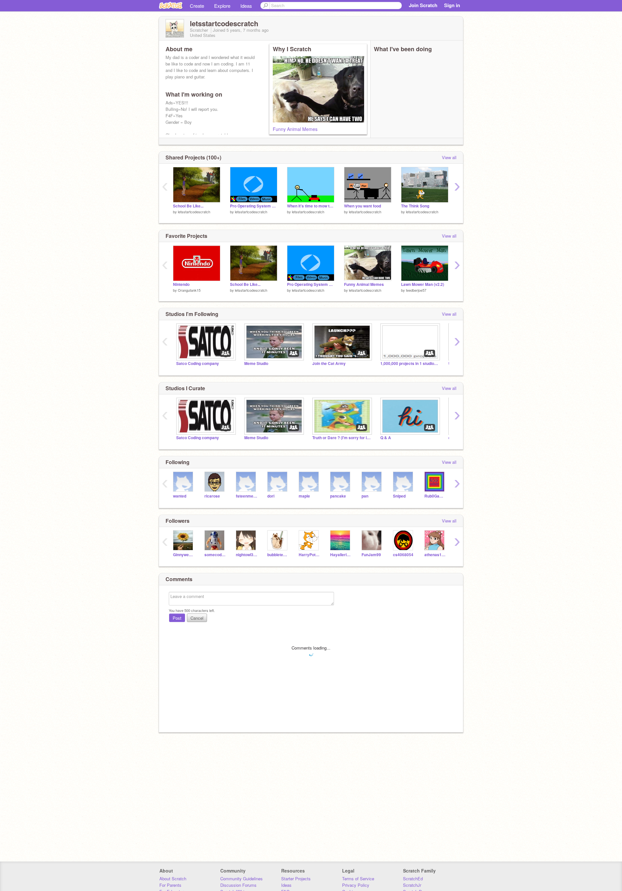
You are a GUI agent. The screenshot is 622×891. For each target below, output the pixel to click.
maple (304, 496)
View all (449, 157)
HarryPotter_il (309, 554)
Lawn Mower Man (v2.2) (422, 284)
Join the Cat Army (329, 363)
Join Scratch (423, 5)
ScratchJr (412, 885)
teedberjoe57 (416, 290)
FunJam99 (371, 554)
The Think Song (415, 206)
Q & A (385, 437)
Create (197, 5)
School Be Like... (188, 206)
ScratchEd (413, 878)
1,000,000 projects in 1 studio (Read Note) (409, 363)
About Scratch (172, 878)
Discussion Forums (238, 885)
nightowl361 (247, 554)
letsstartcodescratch (194, 211)
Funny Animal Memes (295, 129)
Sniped (399, 496)
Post (177, 618)
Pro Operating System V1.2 (253, 206)
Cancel (196, 618)
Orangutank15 (189, 290)
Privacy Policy (355, 885)
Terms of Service (358, 878)
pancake (338, 496)
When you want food (362, 206)
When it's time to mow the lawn (310, 206)
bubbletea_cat (278, 554)
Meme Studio (256, 363)
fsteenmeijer (247, 496)
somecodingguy (215, 554)
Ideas (246, 5)
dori (270, 496)
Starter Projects (296, 878)
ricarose (212, 496)
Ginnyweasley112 (184, 554)
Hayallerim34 (341, 554)
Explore (222, 5)
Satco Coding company (197, 363)
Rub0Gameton (435, 496)
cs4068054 (403, 554)
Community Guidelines (241, 878)
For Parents (170, 885)
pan (365, 496)
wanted (179, 496)
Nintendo (181, 284)
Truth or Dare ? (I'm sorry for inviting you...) (341, 437)
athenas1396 (435, 554)
